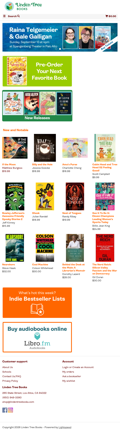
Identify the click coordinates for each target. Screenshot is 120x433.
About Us (7, 367)
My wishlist (68, 381)
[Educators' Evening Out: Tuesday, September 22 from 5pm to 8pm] (60, 37)
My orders (68, 372)
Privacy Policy (10, 381)
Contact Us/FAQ (11, 376)
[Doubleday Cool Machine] (45, 248)
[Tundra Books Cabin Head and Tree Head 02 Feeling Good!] (105, 148)
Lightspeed (65, 427)
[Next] (113, 34)
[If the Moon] (15, 148)
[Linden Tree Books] (31, 7)
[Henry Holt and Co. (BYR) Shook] (45, 196)
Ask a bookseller (71, 376)
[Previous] (7, 34)
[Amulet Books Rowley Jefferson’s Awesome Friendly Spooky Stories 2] (15, 196)
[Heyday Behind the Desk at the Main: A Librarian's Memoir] (75, 248)
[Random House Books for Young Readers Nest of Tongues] (75, 196)
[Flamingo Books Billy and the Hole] (45, 148)
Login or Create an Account (78, 367)
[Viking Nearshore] (15, 248)
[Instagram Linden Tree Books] (10, 410)
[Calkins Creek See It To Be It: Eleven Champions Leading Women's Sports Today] (105, 196)
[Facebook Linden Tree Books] (4, 410)
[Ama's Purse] (75, 148)
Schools (6, 372)
